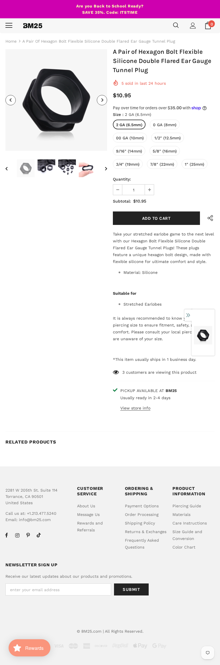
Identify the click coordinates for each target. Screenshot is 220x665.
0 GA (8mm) (164, 124)
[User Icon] (193, 26)
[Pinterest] (28, 535)
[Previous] (10, 100)
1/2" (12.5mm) (167, 138)
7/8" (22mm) (162, 164)
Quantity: (122, 179)
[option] (56, 100)
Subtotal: (122, 201)
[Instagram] (17, 535)
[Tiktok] (39, 535)
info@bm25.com (35, 519)
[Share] (209, 218)
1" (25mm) (194, 164)
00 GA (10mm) (130, 138)
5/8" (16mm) (165, 151)
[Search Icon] (176, 25)
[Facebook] (6, 535)
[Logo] (33, 25)
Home (11, 41)
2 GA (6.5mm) (129, 124)
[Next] (102, 100)
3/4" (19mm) (128, 164)
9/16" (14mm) (129, 151)
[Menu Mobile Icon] (8, 25)
